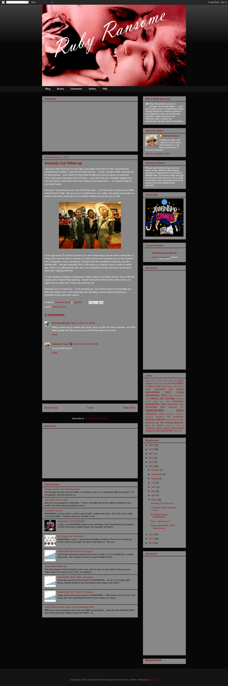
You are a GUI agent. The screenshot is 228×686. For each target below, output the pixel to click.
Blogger (153, 679)
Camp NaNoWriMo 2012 (159, 389)
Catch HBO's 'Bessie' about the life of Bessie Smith (69, 607)
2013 (151, 534)
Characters (76, 88)
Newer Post (51, 407)
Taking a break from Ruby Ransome (62, 489)
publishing (149, 417)
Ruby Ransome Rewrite (164, 253)
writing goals (177, 428)
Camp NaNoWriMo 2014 (164, 394)
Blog (47, 88)
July (153, 482)
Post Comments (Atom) (96, 418)
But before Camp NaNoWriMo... (159, 515)
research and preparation (169, 417)
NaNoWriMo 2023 (154, 414)
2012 (151, 538)
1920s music (158, 383)
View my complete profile (157, 153)
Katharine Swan (60, 344)
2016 (151, 458)
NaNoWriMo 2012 (175, 404)
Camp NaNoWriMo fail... (56, 566)
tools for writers (154, 425)
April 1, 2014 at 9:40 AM (83, 323)
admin (180, 383)
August (155, 478)
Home (90, 407)
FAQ (105, 88)
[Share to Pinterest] (101, 302)
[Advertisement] (90, 127)
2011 (151, 543)
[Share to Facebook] (99, 302)
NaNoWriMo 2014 (175, 407)
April (153, 495)
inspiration (179, 399)
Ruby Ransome (173, 420)
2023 (151, 445)
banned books (166, 386)
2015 (151, 462)
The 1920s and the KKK (56, 500)
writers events (59, 306)
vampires (149, 428)
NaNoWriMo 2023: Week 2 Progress (75, 577)
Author (92, 88)
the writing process (172, 422)
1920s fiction (162, 381)
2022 (151, 449)
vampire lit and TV (174, 425)
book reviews (178, 386)
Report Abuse (153, 660)
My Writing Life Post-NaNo (70, 536)
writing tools (177, 431)
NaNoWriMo (178, 401)
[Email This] (90, 302)
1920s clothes (150, 381)
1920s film (172, 381)
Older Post (129, 407)
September (157, 474)
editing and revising (162, 398)
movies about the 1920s (157, 401)
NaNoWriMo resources (174, 414)
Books (60, 88)
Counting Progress (54, 510)
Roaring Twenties (155, 419)
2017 (151, 453)
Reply (55, 334)
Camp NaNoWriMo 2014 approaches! (163, 526)
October (155, 470)
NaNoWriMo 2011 (155, 404)
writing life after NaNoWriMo (159, 430)
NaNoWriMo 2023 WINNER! (71, 521)
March (154, 499)
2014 (151, 466)
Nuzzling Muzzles (61, 323)
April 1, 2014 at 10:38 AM (85, 344)
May (153, 491)
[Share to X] (96, 302)
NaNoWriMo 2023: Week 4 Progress (75, 551)
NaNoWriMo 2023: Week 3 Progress (75, 592)
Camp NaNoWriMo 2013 (164, 391)
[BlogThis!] (93, 302)
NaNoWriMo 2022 (164, 410)
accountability (169, 383)
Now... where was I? (160, 521)
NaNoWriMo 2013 (155, 407)
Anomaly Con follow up (162, 503)
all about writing (152, 386)
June (154, 487)
